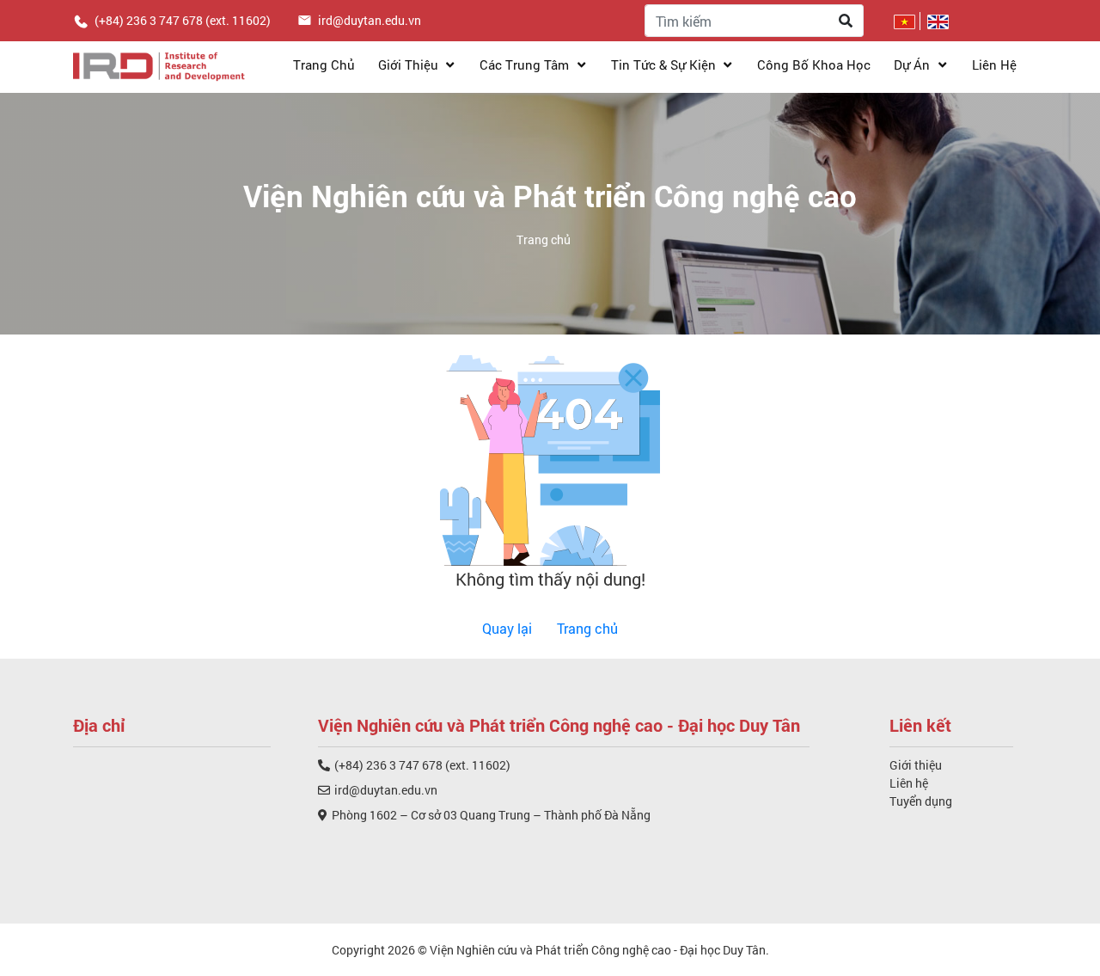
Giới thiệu (410, 64)
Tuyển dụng (920, 801)
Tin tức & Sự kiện (665, 64)
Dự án (913, 64)
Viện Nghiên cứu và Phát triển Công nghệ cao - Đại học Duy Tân (598, 950)
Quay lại (507, 628)
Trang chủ (324, 64)
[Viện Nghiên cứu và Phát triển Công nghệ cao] (159, 64)
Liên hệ (994, 64)
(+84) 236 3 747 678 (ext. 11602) (422, 765)
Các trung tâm (526, 64)
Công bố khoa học (814, 64)
